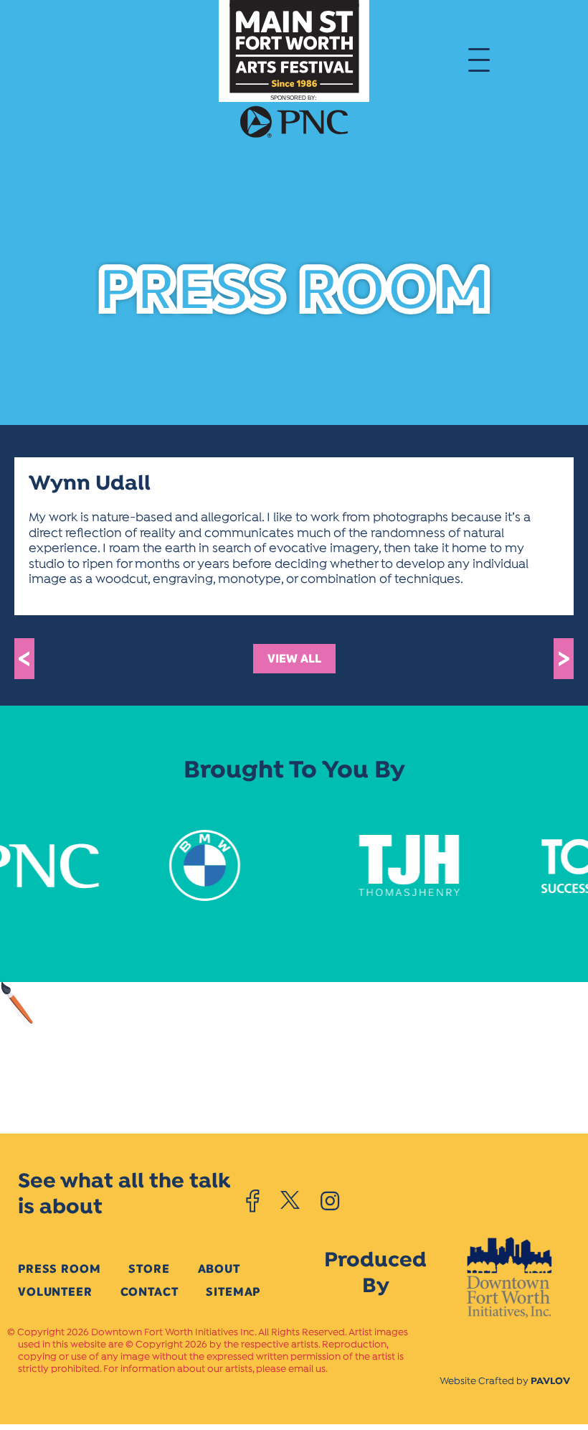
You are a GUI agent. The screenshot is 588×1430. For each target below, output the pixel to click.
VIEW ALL (294, 658)
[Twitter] (290, 1201)
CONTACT (149, 1291)
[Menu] (479, 59)
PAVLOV (550, 1381)
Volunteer (55, 1291)
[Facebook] (253, 1201)
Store (148, 1268)
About (219, 1268)
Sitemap (233, 1291)
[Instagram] (330, 1201)
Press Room (59, 1268)
